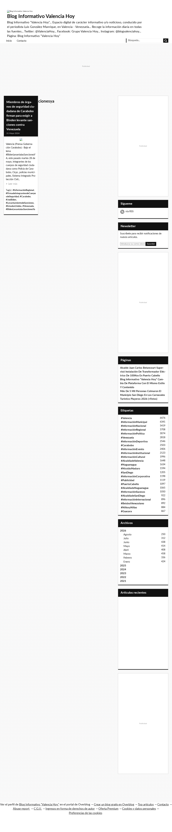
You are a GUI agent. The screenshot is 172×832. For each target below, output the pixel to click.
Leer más (12, 184)
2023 (123, 573)
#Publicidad (127, 480)
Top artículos (146, 804)
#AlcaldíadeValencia (132, 461)
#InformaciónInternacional (136, 499)
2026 (123, 530)
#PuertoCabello (130, 484)
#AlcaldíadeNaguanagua (134, 488)
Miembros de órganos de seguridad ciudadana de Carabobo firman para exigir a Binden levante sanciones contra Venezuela (20, 116)
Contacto (21, 41)
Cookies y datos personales (139, 808)
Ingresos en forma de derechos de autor (70, 808)
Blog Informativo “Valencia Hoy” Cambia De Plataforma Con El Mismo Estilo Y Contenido (142, 383)
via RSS (129, 211)
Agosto (127, 534)
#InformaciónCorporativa (135, 476)
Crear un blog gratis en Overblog (114, 804)
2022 (123, 577)
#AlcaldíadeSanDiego (133, 496)
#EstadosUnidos (14, 206)
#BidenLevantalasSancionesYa (20, 209)
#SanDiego (127, 472)
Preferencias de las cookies (85, 813)
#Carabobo (25, 197)
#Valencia (126, 418)
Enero (126, 562)
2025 (123, 565)
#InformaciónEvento (132, 449)
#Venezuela (28, 206)
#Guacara (126, 511)
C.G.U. (38, 808)
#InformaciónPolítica (133, 433)
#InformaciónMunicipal (134, 422)
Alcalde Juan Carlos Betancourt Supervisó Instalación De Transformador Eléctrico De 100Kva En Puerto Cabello (143, 372)
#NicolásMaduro (130, 468)
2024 (123, 569)
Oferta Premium (108, 808)
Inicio (9, 41)
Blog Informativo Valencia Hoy (41, 16)
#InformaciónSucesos (133, 492)
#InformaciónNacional (133, 426)
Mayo (126, 546)
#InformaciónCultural (133, 457)
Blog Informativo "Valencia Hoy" (39, 804)
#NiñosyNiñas (129, 507)
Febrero (127, 558)
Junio (126, 542)
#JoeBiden (11, 200)
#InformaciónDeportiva (134, 441)
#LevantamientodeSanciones (20, 203)
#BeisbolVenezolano (132, 503)
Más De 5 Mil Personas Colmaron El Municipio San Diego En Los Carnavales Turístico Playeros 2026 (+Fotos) (142, 395)
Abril (126, 550)
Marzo (127, 554)
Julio (126, 538)
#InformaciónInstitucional (135, 453)
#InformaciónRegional (23, 190)
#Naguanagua (129, 465)
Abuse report (21, 808)
